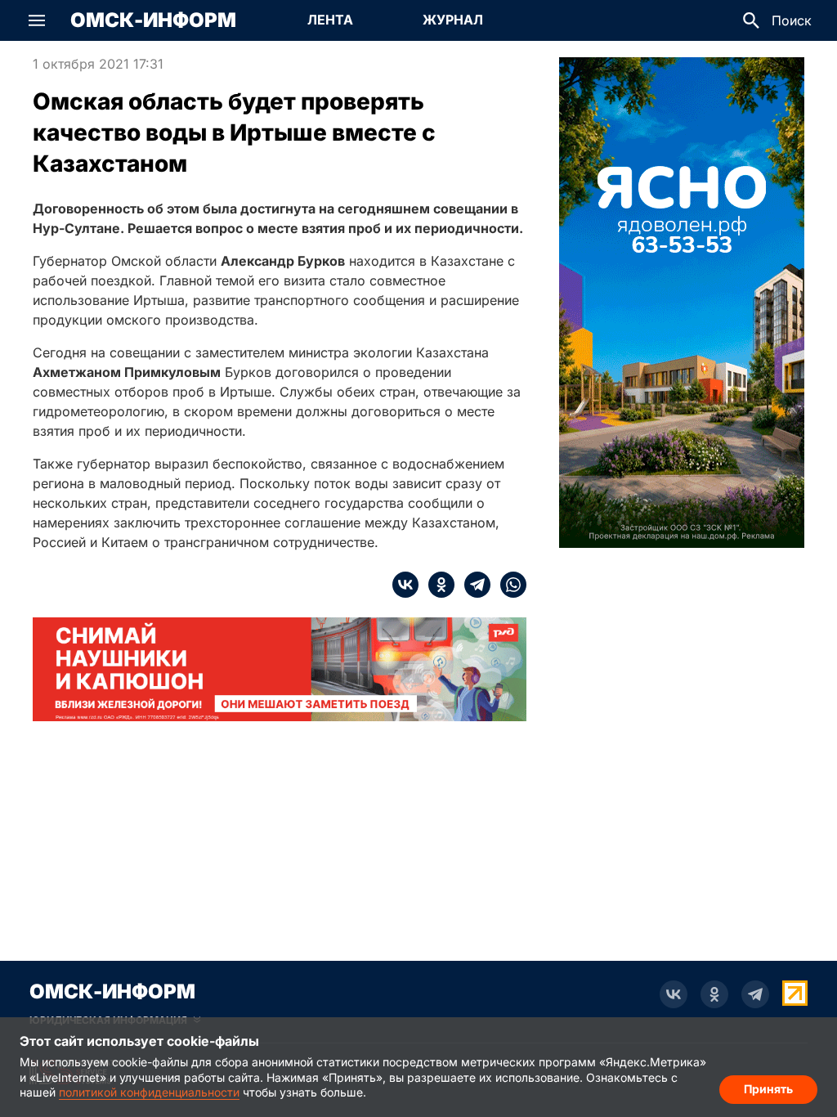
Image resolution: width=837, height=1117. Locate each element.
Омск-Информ (153, 20)
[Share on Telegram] (472, 585)
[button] (36, 20)
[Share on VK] (405, 585)
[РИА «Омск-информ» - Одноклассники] (714, 994)
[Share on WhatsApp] (508, 585)
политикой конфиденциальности (149, 1092)
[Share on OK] (436, 585)
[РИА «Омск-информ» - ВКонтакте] (673, 994)
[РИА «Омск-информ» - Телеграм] (755, 994)
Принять (768, 1089)
